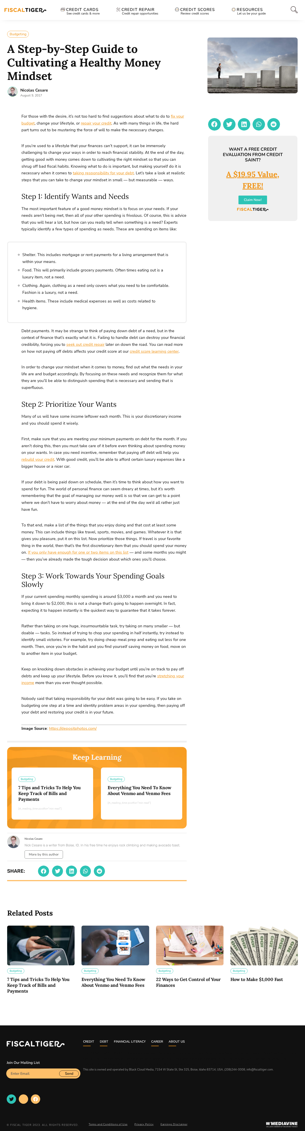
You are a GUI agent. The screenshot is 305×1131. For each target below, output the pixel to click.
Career (157, 1041)
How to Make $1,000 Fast (256, 979)
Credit (88, 1041)
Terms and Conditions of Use (108, 1124)
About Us (177, 1041)
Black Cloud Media (141, 1070)
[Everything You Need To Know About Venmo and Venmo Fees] (115, 945)
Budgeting (18, 34)
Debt (104, 1041)
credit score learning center (154, 351)
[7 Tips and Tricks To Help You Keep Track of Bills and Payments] (41, 945)
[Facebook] (35, 1099)
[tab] (293, 10)
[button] (43, 871)
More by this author (44, 854)
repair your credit (96, 123)
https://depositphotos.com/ (73, 728)
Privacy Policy (144, 1124)
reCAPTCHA (16, 1080)
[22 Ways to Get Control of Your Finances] (190, 945)
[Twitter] (11, 1099)
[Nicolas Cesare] (12, 91)
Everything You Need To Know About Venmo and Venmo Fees (139, 790)
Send (69, 1073)
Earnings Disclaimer (174, 1124)
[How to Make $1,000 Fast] (264, 945)
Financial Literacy (130, 1041)
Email (10, 1066)
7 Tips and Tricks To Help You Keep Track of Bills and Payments (49, 793)
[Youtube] (23, 1099)
